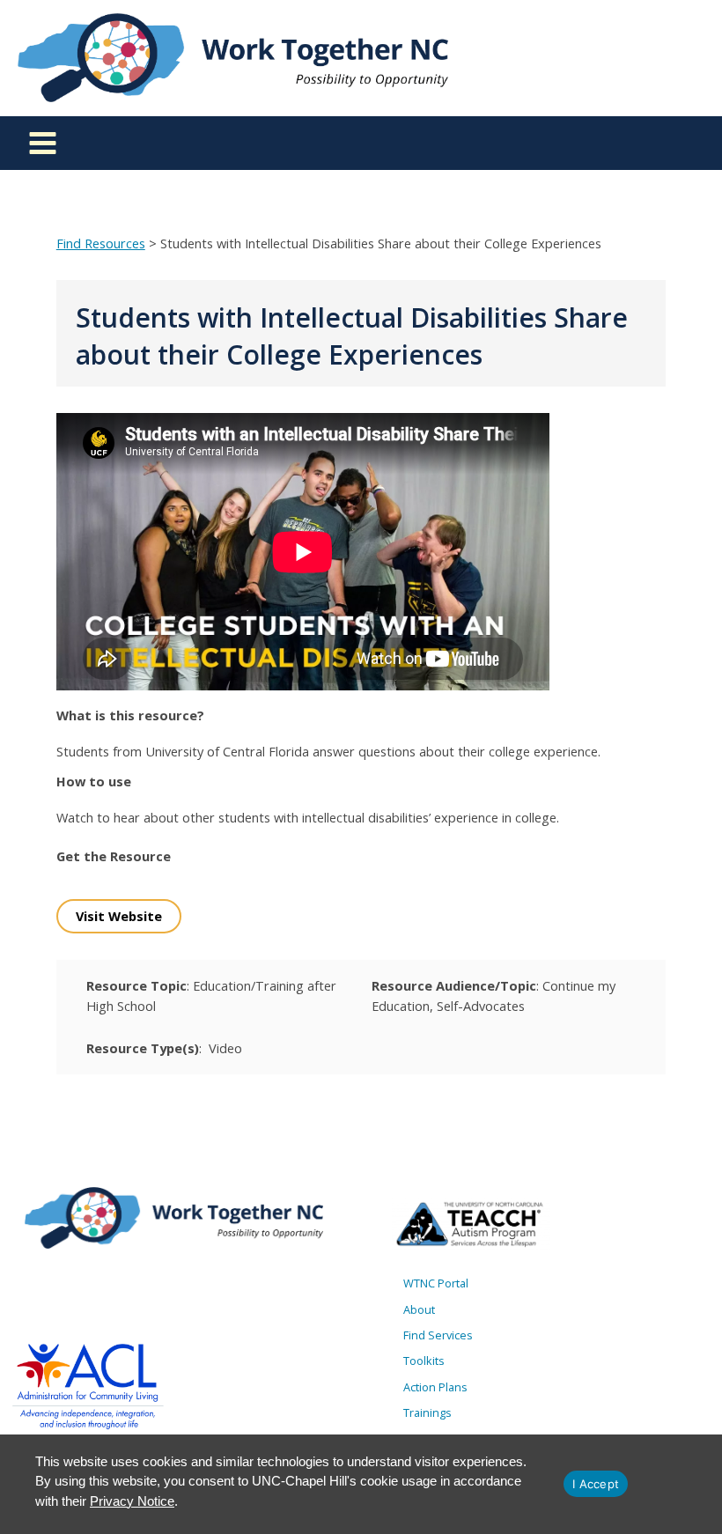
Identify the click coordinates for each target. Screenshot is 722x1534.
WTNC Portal (435, 1283)
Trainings (427, 1412)
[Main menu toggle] (43, 143)
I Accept (595, 1484)
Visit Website (119, 916)
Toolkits (424, 1360)
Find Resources (100, 243)
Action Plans (435, 1387)
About (419, 1309)
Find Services (438, 1335)
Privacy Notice (132, 1500)
